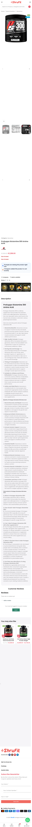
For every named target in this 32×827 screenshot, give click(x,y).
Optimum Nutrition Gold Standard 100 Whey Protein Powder (8, 640)
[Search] (29, 7)
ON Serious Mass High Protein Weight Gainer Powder (23, 640)
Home (2, 11)
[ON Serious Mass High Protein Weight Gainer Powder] (23, 631)
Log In (16, 610)
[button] (2, 68)
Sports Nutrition (10, 11)
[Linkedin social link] (9, 280)
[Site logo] (16, 2)
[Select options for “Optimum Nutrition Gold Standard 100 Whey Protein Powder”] (3, 636)
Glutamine (19, 11)
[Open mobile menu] (1, 2)
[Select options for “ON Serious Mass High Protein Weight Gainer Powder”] (18, 636)
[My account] (30, 2)
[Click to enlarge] (4, 121)
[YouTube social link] (15, 755)
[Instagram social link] (12, 755)
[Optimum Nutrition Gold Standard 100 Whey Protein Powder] (8, 631)
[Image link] (10, 750)
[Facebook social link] (6, 280)
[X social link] (8, 280)
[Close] (28, 819)
